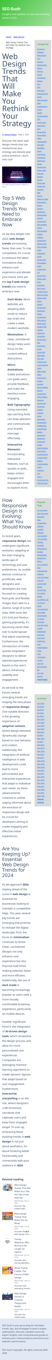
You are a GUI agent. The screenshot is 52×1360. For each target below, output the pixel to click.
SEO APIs (40, 145)
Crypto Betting (42, 464)
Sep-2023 (40, 770)
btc (38, 670)
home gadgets (42, 387)
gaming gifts (41, 298)
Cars (39, 84)
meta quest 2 (42, 549)
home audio (41, 170)
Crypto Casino (42, 292)
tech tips (40, 173)
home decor (41, 202)
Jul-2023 (40, 742)
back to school (42, 295)
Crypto (39, 445)
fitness (39, 205)
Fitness (39, 68)
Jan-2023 (40, 758)
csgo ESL (40, 580)
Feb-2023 (40, 745)
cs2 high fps (41, 590)
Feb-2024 (40, 732)
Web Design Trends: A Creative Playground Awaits (20, 1300)
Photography (42, 65)
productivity (41, 241)
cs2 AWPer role (43, 600)
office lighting (42, 397)
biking (39, 301)
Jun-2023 (40, 713)
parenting (40, 285)
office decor (41, 320)
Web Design (18, 37)
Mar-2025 (41, 796)
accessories (41, 122)
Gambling (40, 148)
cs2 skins (40, 545)
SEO (38, 59)
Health (39, 113)
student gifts (41, 327)
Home (8, 37)
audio (39, 368)
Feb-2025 (40, 786)
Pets (38, 87)
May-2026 (41, 790)
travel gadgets (42, 365)
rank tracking (42, 536)
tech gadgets (42, 225)
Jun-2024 (40, 716)
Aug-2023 (40, 748)
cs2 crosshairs (42, 564)
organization (42, 422)
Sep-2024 (40, 729)
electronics (41, 126)
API (38, 474)
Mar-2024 (41, 751)
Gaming (40, 62)
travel (39, 349)
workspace (41, 212)
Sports (39, 75)
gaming (40, 209)
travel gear (41, 183)
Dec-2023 (40, 722)
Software (40, 52)
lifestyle (40, 177)
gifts (38, 193)
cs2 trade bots (42, 609)
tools (39, 282)
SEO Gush (11, 8)
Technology (41, 78)
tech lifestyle (42, 429)
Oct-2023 (40, 774)
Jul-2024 (40, 735)
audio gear (41, 161)
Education (41, 91)
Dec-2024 (40, 783)
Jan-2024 (40, 710)
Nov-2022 (40, 780)
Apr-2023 (40, 754)
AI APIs (40, 180)
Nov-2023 (40, 764)
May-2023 (41, 767)
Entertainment (42, 94)
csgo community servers (41, 657)
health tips (41, 311)
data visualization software (41, 523)
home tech (41, 442)
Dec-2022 (40, 777)
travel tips (41, 406)
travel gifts (41, 352)
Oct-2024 (40, 707)
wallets (39, 432)
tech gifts (40, 359)
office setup (41, 371)
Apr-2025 (40, 793)
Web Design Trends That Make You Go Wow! (21, 1218)
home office (41, 135)
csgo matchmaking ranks (42, 647)
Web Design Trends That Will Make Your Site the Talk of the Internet (22, 1191)
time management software (42, 571)
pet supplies (41, 263)
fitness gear (41, 279)
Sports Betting (42, 448)
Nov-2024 (40, 719)
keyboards (41, 438)
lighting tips (41, 324)
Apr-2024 (40, 703)
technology (41, 158)
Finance (40, 71)
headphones (41, 426)
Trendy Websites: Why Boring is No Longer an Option (21, 1245)
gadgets (40, 237)
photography (42, 215)
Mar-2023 (41, 738)
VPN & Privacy (42, 483)
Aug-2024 (40, 726)
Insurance (41, 49)
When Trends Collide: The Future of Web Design (21, 1273)
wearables (41, 355)
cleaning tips (42, 244)
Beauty (39, 81)
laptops (40, 234)
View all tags (42, 679)
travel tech (41, 435)
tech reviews (42, 247)
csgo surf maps (43, 577)
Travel (39, 110)
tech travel (41, 288)
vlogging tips (42, 362)
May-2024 (41, 761)
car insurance (42, 510)
